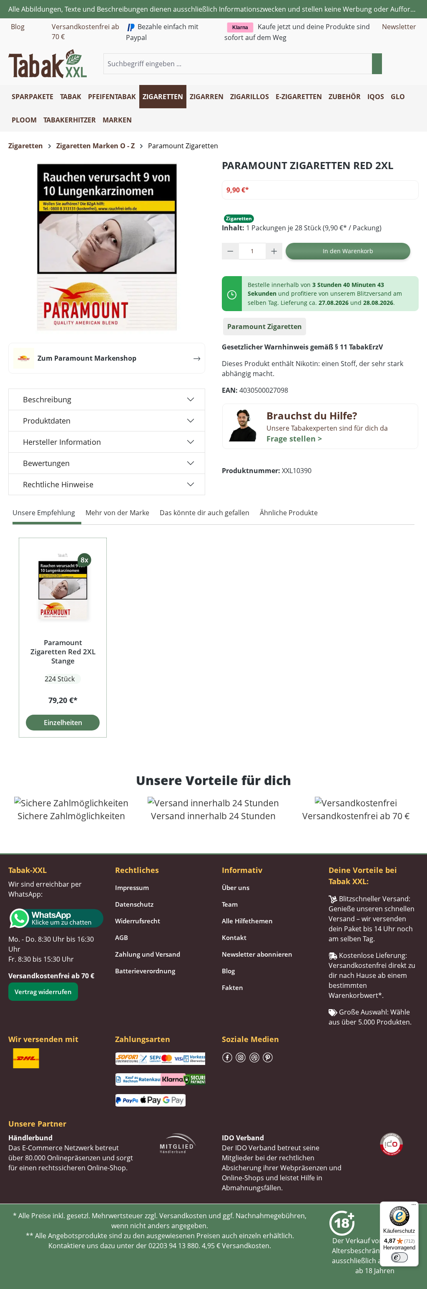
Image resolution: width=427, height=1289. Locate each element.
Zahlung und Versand (147, 954)
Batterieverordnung (145, 971)
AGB (121, 937)
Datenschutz (134, 904)
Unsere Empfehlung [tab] (44, 512)
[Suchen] (377, 63)
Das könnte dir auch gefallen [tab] (204, 512)
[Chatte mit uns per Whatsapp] (53, 918)
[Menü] (414, 1207)
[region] (213, 637)
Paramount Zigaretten (264, 326)
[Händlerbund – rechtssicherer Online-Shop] (178, 1142)
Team (230, 904)
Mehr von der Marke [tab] (117, 512)
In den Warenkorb (348, 251)
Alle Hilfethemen (247, 921)
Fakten (232, 987)
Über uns (235, 887)
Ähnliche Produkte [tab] (289, 512)
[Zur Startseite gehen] (47, 62)
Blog (18, 26)
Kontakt (234, 937)
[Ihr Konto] (404, 64)
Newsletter (399, 26)
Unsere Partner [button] (37, 1124)
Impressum (132, 887)
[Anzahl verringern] (230, 251)
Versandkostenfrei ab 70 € (85, 31)
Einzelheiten (63, 722)
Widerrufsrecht (137, 921)
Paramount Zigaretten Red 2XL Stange (62, 652)
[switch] (399, 1257)
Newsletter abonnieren (257, 954)
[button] (414, 64)
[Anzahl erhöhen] (274, 251)
